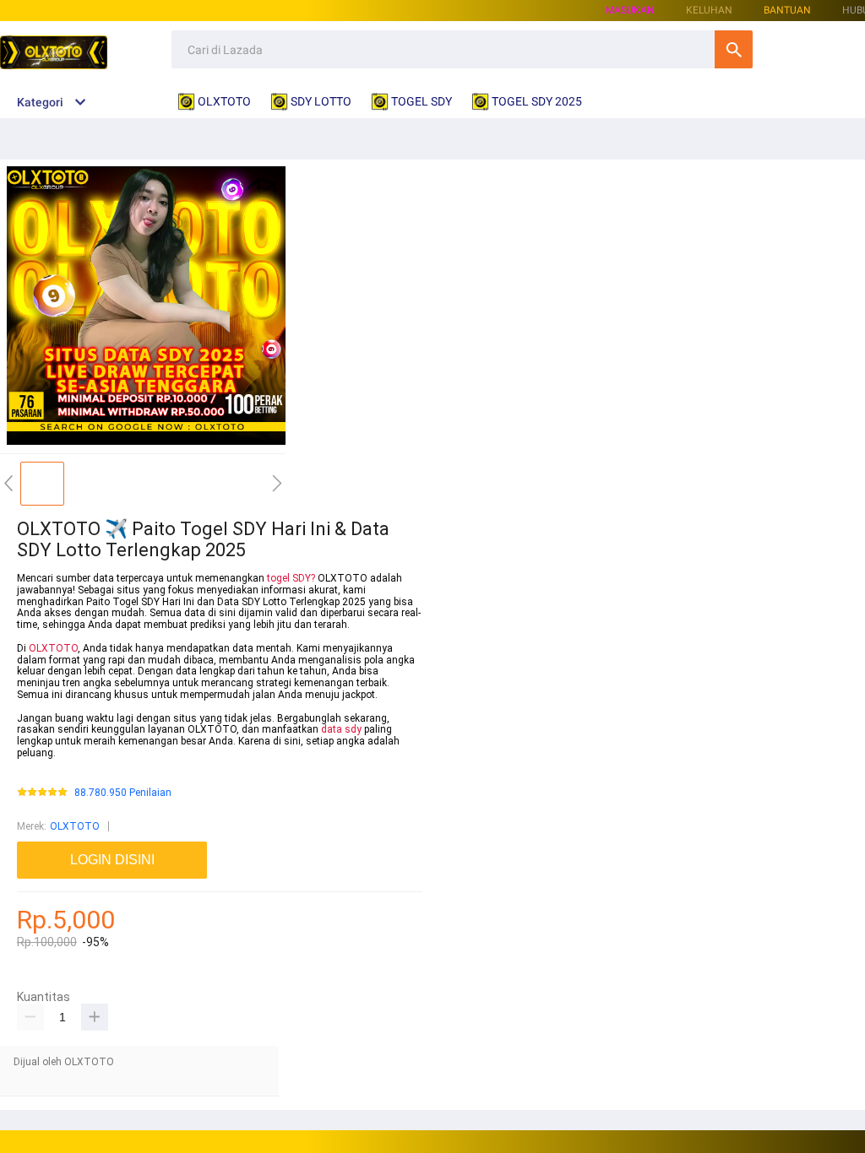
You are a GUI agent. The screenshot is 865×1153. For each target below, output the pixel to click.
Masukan (630, 10)
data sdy (341, 729)
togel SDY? (291, 578)
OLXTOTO (53, 648)
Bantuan (787, 10)
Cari (734, 49)
